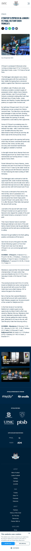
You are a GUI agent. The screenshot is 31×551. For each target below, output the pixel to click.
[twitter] (2, 28)
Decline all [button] (22, 543)
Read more (22, 540)
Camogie (15, 481)
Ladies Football (15, 475)
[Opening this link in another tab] (4, 3)
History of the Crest (15, 512)
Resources (15, 518)
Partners (15, 510)
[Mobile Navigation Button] (27, 3)
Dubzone (15, 501)
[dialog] (15, 541)
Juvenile (15, 484)
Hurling (15, 478)
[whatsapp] (9, 28)
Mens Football (15, 472)
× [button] (29, 533)
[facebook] (6, 28)
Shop (15, 530)
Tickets (15, 492)
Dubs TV (15, 495)
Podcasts (15, 498)
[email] (16, 28)
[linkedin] (13, 28)
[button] (15, 548)
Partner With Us (15, 521)
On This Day (15, 515)
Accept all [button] (8, 543)
